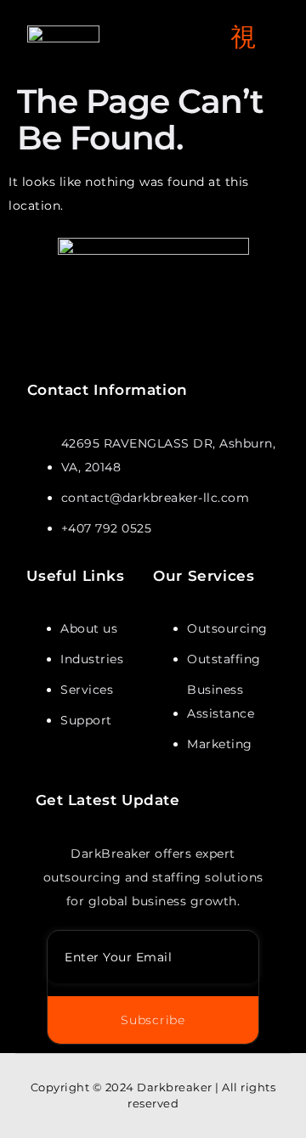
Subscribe (152, 1020)
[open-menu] (243, 38)
